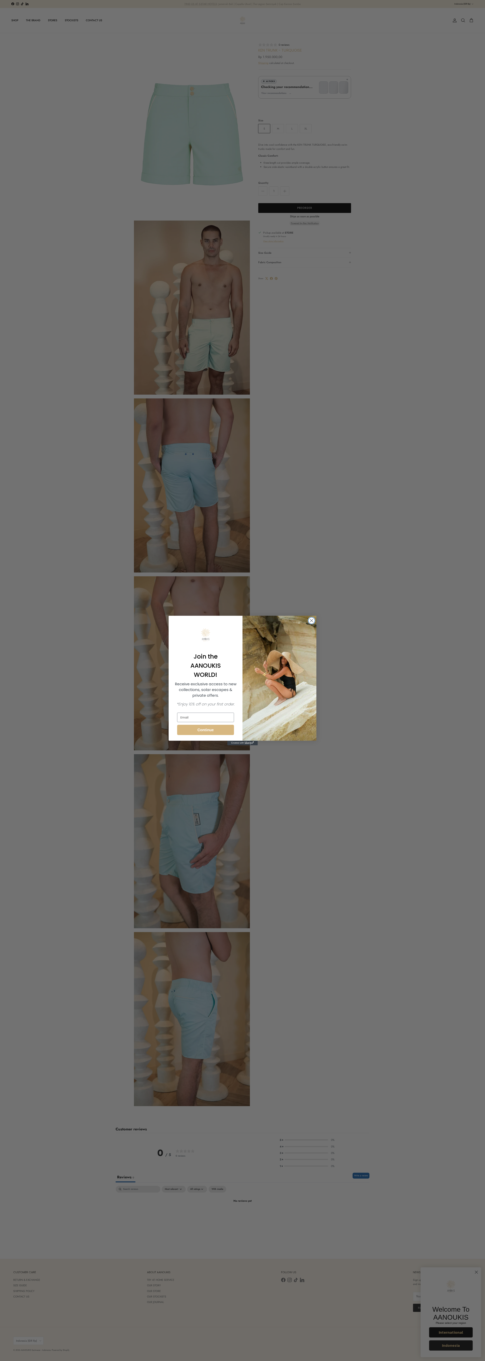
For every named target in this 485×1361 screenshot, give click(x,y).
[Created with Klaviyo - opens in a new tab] (242, 743)
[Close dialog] (311, 620)
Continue (205, 730)
